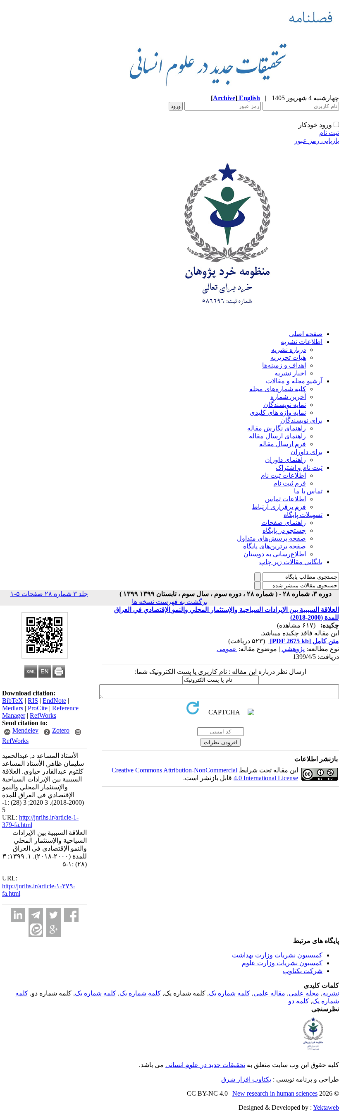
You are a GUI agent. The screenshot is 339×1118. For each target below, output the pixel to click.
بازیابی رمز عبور (316, 140)
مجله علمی (304, 993)
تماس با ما (308, 491)
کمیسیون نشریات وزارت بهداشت (277, 955)
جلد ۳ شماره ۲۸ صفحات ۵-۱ (49, 593)
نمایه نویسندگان (284, 404)
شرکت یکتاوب (302, 970)
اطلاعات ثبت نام (283, 475)
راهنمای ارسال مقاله (277, 436)
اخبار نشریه (290, 373)
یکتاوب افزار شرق (246, 1079)
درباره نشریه (288, 349)
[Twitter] (53, 915)
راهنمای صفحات (283, 522)
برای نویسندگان (301, 420)
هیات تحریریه (288, 357)
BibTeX (12, 700)
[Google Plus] (53, 929)
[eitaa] (36, 929)
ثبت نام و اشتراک (299, 467)
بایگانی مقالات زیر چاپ (290, 561)
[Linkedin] (18, 915)
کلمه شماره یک (229, 993)
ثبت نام (329, 132)
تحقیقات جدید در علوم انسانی (205, 1064)
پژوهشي (293, 648)
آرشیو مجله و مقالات (294, 381)
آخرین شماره (288, 396)
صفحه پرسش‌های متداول (271, 538)
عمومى (227, 648)
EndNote (54, 700)
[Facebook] (71, 915)
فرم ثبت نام (289, 483)
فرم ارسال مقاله (282, 443)
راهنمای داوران (285, 459)
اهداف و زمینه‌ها (284, 365)
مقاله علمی (269, 993)
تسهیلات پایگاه (303, 514)
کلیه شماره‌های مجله (277, 388)
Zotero (60, 730)
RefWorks (43, 715)
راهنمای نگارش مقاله (276, 428)
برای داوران (306, 451)
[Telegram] (36, 915)
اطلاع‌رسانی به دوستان (275, 554)
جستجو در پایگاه (284, 530)
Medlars (12, 708)
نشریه (330, 993)
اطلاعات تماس (285, 498)
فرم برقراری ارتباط (279, 506)
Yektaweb (326, 1107)
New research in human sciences (275, 1093)
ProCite (38, 708)
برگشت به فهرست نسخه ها (170, 601)
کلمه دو (298, 1001)
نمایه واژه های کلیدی (278, 412)
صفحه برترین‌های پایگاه (274, 546)
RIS (33, 700)
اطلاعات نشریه (301, 341)
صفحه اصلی (305, 333)
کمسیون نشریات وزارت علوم (282, 963)
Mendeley (25, 730)
